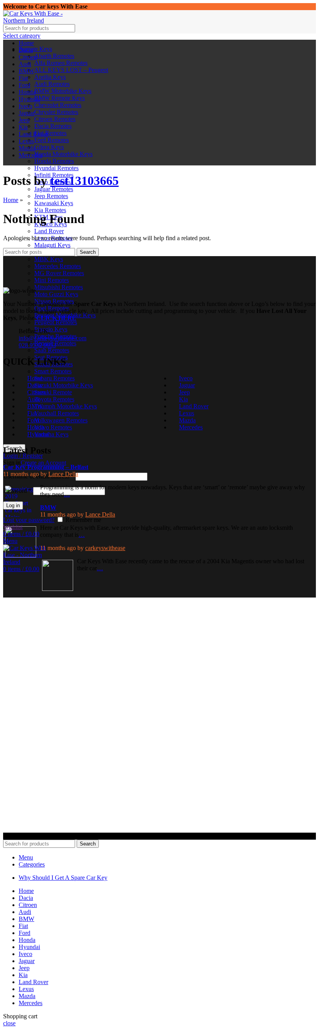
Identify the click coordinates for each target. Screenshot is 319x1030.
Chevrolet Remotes (57, 105)
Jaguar (187, 385)
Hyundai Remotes (56, 168)
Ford (33, 420)
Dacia (34, 385)
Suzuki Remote (53, 392)
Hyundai (38, 434)
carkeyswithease (105, 548)
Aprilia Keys (50, 77)
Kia (183, 399)
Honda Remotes (54, 161)
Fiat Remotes (50, 133)
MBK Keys (48, 259)
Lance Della (63, 474)
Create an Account (43, 462)
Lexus (186, 413)
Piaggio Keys (50, 329)
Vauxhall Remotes (56, 413)
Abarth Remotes (54, 56)
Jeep (184, 392)
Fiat (32, 413)
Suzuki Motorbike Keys (63, 385)
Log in (13, 505)
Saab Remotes (51, 350)
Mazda (187, 420)
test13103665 (84, 181)
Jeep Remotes (51, 196)
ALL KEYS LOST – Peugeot (71, 70)
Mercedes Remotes (57, 266)
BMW (35, 406)
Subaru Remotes (54, 378)
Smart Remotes (53, 371)
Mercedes (191, 427)
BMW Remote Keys (59, 98)
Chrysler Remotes (56, 112)
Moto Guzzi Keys (56, 294)
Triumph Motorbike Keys (65, 406)
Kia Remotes (50, 210)
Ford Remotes (51, 140)
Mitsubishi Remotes (58, 287)
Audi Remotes (52, 84)
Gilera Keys (49, 147)
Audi (33, 399)
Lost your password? (28, 520)
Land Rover (49, 231)
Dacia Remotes (53, 126)
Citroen (36, 392)
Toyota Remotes (54, 399)
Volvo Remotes (53, 427)
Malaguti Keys (52, 245)
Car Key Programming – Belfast (45, 467)
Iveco (186, 378)
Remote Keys (35, 49)
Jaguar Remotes (53, 189)
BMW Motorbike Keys (62, 91)
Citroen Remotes (54, 119)
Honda (35, 427)
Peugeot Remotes (55, 322)
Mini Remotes (51, 280)
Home (10, 200)
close (9, 1023)
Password (17, 490)
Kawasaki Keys (53, 203)
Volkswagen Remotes (61, 420)
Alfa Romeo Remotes (61, 63)
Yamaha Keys (51, 434)
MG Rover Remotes (59, 273)
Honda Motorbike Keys (63, 154)
